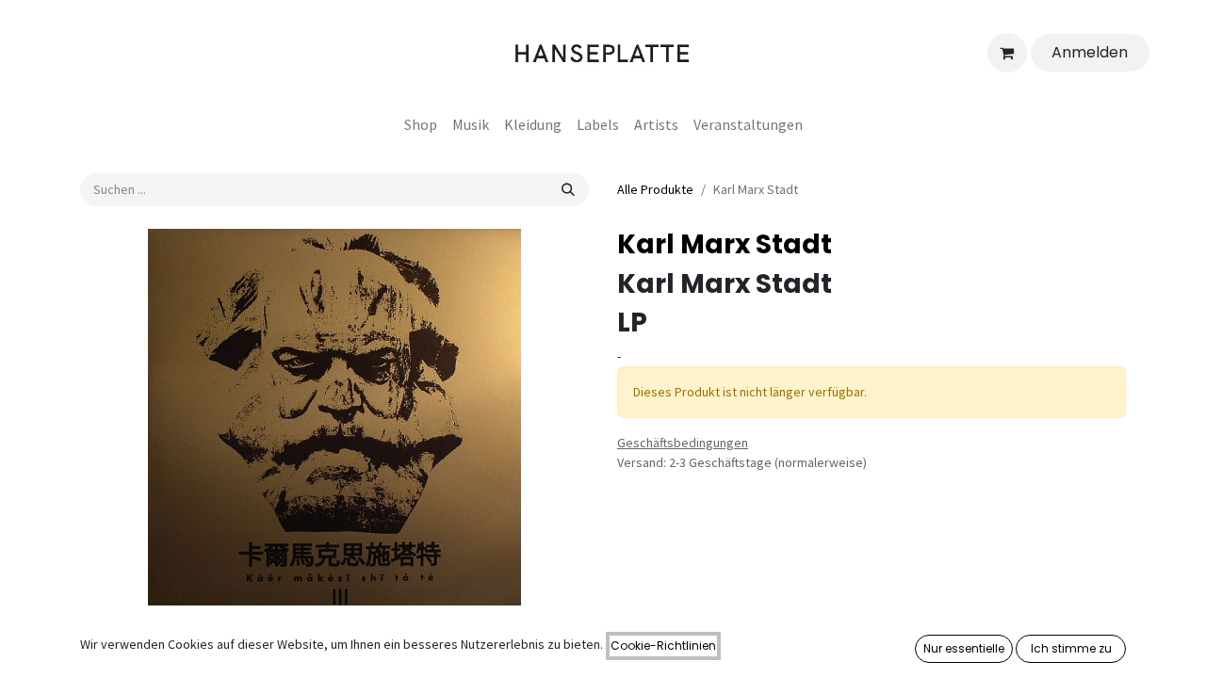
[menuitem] (421, 124)
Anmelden (1089, 52)
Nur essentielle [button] (963, 648)
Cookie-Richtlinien (663, 646)
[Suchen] (568, 189)
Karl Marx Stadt (724, 244)
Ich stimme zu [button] (1071, 648)
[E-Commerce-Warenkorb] (1007, 53)
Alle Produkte (655, 189)
